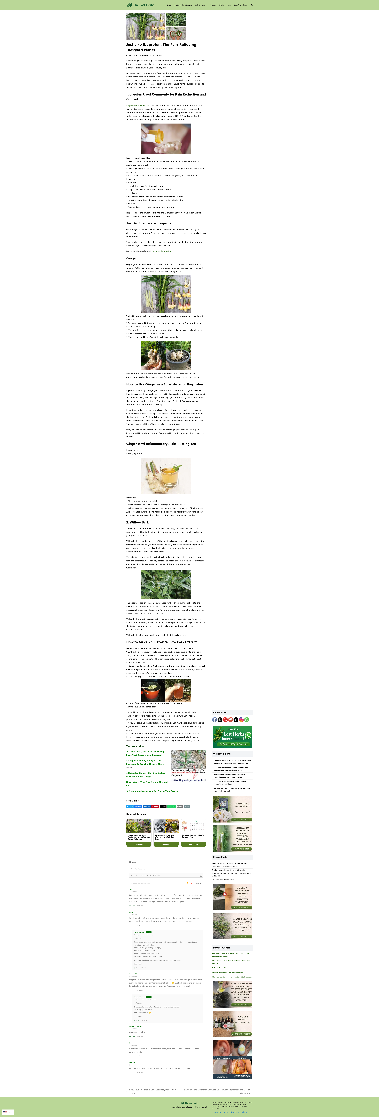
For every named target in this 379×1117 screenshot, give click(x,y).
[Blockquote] (147, 875)
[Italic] (134, 875)
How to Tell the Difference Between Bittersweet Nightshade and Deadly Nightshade (214, 1091)
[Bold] (131, 875)
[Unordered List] (145, 875)
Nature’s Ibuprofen (161, 251)
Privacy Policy (234, 1112)
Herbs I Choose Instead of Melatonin (224, 867)
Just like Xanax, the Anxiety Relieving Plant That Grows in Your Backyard (145, 753)
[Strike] (139, 875)
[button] (252, 5)
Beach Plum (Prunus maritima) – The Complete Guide (229, 863)
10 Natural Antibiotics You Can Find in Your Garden (152, 791)
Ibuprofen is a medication (138, 105)
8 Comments (158, 55)
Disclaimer (244, 1112)
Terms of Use (223, 1112)
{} (156, 875)
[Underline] (136, 875)
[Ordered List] (142, 875)
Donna (145, 55)
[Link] (153, 875)
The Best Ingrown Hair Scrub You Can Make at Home (229, 870)
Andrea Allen (144, 1000)
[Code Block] (150, 875)
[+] (159, 875)
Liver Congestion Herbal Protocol (223, 879)
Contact (215, 1112)
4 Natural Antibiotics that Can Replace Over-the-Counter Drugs (145, 775)
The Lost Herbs (139, 932)
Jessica (142, 935)
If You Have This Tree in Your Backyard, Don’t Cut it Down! (151, 1091)
